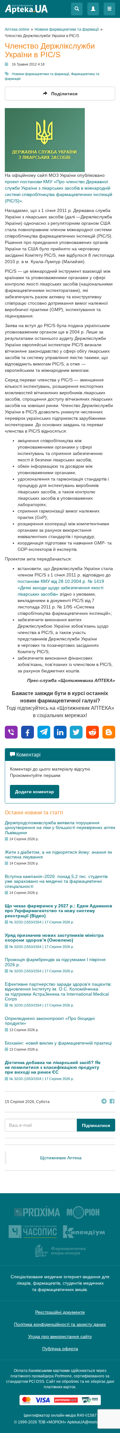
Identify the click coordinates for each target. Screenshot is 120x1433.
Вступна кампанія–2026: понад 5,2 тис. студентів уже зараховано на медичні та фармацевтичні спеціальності (56, 881)
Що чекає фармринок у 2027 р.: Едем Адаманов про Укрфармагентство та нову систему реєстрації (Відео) (58, 910)
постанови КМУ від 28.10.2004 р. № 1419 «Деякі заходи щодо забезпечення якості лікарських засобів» (61, 588)
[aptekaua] (108, 731)
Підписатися (96, 1125)
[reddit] (92, 731)
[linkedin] (60, 731)
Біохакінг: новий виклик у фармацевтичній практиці (58, 1042)
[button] (77, 9)
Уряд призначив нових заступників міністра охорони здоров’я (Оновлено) (54, 938)
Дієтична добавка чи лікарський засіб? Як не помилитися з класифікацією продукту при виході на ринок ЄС (52, 1067)
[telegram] (43, 731)
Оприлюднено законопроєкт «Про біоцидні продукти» (50, 1021)
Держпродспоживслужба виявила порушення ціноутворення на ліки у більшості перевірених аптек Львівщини (60, 827)
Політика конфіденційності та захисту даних (60, 1324)
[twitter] (76, 731)
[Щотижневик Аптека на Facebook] (112, 1102)
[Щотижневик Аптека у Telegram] (104, 1102)
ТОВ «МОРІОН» (52, 1422)
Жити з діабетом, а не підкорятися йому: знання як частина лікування (58, 854)
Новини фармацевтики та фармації (40, 74)
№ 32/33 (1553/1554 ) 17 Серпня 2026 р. (41, 922)
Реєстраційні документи (60, 1312)
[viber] (11, 731)
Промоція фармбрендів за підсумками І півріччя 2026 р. (55, 962)
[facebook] (27, 731)
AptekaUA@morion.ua (86, 1422)
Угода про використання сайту (60, 1336)
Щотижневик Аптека (61, 1157)
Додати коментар (34, 791)
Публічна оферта (60, 1348)
